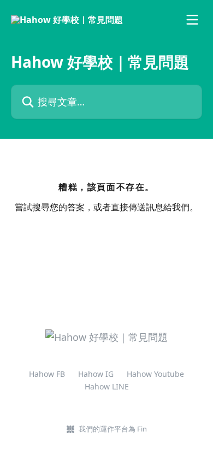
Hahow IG (96, 374)
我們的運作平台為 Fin (113, 429)
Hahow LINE (107, 386)
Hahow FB (47, 374)
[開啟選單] (192, 19)
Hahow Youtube (155, 374)
